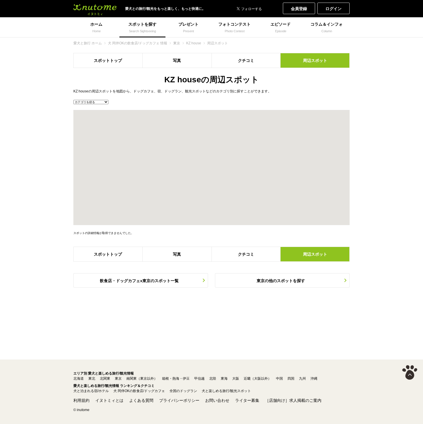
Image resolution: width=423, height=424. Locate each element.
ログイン (333, 8)
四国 (290, 379)
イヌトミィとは (109, 400)
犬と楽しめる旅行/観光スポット (226, 391)
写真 (177, 60)
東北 (91, 379)
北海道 (78, 379)
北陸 (212, 379)
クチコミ (246, 60)
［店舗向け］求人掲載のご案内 (293, 400)
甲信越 (199, 379)
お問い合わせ (217, 400)
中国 (279, 379)
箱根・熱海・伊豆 (176, 379)
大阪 (235, 379)
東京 (118, 379)
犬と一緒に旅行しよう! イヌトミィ (95, 8)
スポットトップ (108, 60)
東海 (224, 379)
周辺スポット (315, 60)
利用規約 (81, 400)
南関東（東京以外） (141, 379)
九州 (302, 379)
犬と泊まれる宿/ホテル (91, 391)
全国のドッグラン (183, 391)
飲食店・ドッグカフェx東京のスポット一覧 (139, 280)
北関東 (105, 379)
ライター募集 (247, 400)
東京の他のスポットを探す (281, 280)
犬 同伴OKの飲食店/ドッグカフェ (139, 391)
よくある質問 (141, 400)
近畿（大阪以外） (257, 379)
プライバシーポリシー (179, 400)
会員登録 (299, 8)
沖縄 (313, 379)
